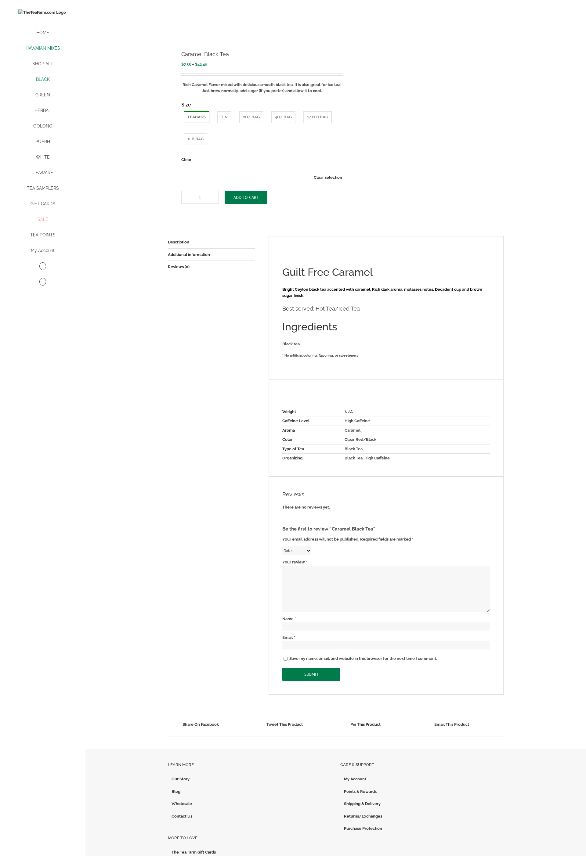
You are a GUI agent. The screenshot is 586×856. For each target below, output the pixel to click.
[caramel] (248, 26)
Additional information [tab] (189, 254)
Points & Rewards (360, 791)
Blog (176, 791)
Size (186, 105)
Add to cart (246, 197)
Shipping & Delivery (362, 803)
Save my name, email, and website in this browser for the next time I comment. (363, 658)
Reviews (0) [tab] (179, 266)
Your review (294, 562)
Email (288, 637)
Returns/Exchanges (363, 816)
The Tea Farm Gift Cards (194, 852)
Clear (186, 159)
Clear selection (328, 177)
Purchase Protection (363, 828)
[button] (42, 282)
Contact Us (182, 816)
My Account (355, 779)
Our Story (181, 779)
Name (289, 619)
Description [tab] (178, 242)
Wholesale (182, 803)
